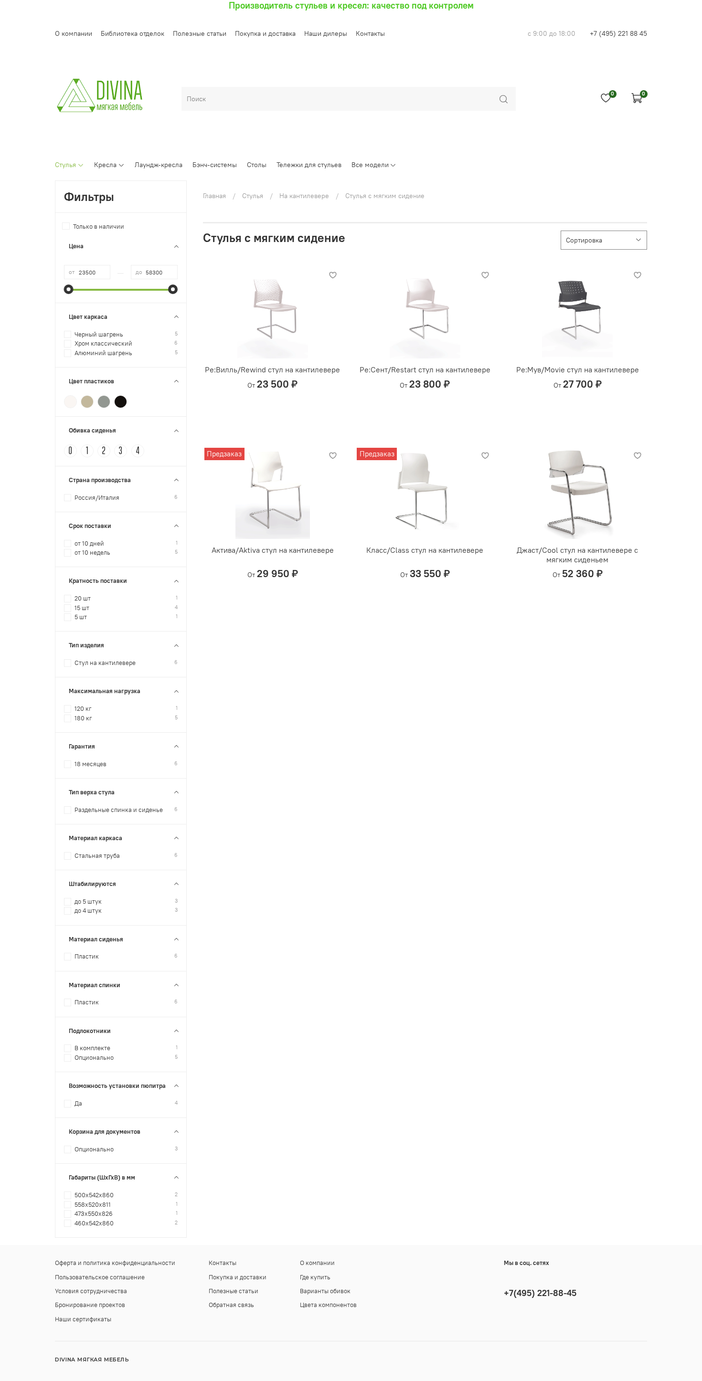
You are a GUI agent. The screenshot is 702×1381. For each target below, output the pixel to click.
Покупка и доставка (265, 33)
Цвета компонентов (328, 1304)
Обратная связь (231, 1304)
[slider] (69, 289)
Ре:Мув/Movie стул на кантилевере (577, 369)
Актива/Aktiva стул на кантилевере (273, 550)
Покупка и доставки (237, 1277)
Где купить (315, 1277)
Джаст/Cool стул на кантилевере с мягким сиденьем (577, 554)
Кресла (105, 164)
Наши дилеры (325, 33)
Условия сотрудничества (91, 1291)
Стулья (65, 164)
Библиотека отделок (132, 33)
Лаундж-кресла (158, 164)
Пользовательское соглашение (100, 1277)
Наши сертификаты (83, 1319)
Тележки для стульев (309, 164)
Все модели (370, 164)
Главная (214, 195)
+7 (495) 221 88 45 (618, 33)
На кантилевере (304, 195)
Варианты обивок (325, 1291)
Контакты (370, 33)
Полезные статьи (199, 33)
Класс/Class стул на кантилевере (424, 550)
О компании (73, 33)
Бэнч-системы (214, 164)
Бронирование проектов (90, 1304)
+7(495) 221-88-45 (540, 1292)
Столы (256, 164)
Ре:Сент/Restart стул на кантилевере (425, 369)
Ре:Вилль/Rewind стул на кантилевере (272, 369)
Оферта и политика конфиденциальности (115, 1262)
